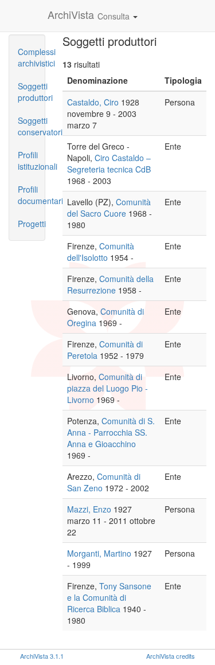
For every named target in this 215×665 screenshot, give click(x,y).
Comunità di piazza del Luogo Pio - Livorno (107, 388)
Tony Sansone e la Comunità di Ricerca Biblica (109, 597)
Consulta (114, 16)
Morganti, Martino (99, 553)
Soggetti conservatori (31, 126)
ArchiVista (71, 14)
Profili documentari (31, 194)
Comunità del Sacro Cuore (109, 207)
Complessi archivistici (31, 57)
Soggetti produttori (31, 91)
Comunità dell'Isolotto (100, 251)
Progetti (31, 223)
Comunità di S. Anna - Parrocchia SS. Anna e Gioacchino (111, 432)
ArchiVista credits (170, 655)
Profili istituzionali (31, 160)
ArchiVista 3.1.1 (42, 655)
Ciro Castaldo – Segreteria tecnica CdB (109, 163)
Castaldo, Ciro (93, 102)
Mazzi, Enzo (89, 509)
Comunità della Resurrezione (110, 284)
